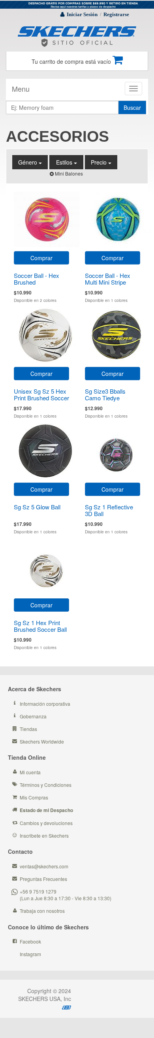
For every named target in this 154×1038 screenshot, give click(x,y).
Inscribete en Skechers (44, 835)
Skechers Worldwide (42, 741)
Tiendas (28, 728)
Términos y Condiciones (45, 784)
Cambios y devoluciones (46, 823)
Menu (21, 88)
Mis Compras (34, 797)
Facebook (30, 941)
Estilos (65, 162)
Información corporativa (45, 703)
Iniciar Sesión (82, 14)
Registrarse (116, 14)
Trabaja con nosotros (42, 910)
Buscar (132, 107)
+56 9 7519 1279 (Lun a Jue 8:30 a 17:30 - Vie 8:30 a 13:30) (65, 894)
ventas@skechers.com (44, 866)
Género (28, 162)
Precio (99, 162)
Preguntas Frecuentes (43, 878)
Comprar (41, 258)
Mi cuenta (30, 772)
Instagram (30, 954)
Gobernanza (33, 716)
